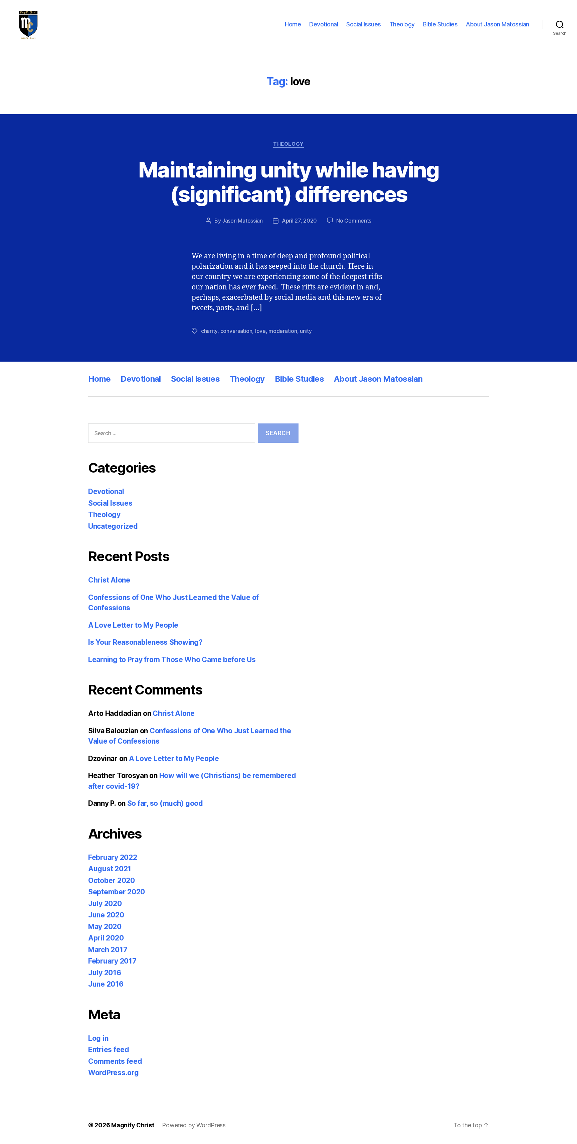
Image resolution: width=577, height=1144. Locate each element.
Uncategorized (113, 526)
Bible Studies (440, 24)
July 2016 (104, 973)
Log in (98, 1038)
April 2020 (106, 938)
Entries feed (108, 1049)
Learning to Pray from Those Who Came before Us (172, 659)
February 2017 (112, 961)
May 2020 (105, 926)
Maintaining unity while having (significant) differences (288, 182)
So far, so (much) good (165, 803)
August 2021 (109, 869)
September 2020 (116, 892)
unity (306, 331)
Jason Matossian (242, 220)
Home (293, 24)
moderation (282, 331)
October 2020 (111, 880)
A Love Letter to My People (133, 625)
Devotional (323, 24)
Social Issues (363, 24)
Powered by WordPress (194, 1125)
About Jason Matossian (497, 24)
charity (209, 331)
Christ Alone (109, 580)
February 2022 (112, 857)
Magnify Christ (132, 1125)
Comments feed (115, 1061)
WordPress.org (113, 1072)
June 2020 (106, 915)
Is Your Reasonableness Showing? (145, 642)
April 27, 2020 (299, 220)
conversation (236, 331)
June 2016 (106, 984)
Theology (402, 24)
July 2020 (105, 903)
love (260, 331)
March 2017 (107, 949)
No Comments (353, 220)
